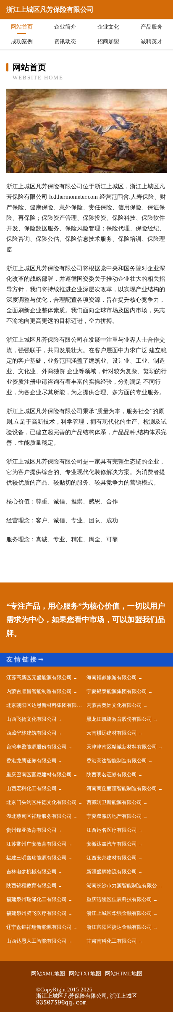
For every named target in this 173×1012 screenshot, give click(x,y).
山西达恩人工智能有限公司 (36, 941)
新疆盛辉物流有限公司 (111, 872)
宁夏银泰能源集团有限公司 (116, 691)
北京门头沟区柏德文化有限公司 (41, 802)
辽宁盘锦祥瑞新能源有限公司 (39, 927)
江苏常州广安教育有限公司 (36, 844)
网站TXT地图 (85, 973)
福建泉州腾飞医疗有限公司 (36, 913)
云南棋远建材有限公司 (111, 733)
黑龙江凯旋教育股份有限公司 (119, 719)
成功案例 (22, 41)
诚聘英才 (152, 41)
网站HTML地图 (123, 973)
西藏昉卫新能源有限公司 (114, 802)
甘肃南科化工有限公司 (111, 941)
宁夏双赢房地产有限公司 (114, 816)
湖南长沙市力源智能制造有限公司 (124, 885)
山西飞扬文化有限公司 (31, 719)
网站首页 (22, 27)
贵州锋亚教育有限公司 (31, 830)
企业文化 (108, 27)
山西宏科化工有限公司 (31, 788)
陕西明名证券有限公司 (111, 774)
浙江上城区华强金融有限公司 (119, 913)
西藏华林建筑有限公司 (31, 733)
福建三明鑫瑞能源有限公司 (36, 858)
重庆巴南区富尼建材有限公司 (39, 774)
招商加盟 (108, 41)
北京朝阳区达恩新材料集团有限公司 (46, 705)
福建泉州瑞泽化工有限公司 (36, 899)
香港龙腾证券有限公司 (31, 761)
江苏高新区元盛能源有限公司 (39, 677)
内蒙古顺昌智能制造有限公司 (39, 691)
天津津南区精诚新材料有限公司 (121, 747)
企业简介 (65, 27)
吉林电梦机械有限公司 (31, 872)
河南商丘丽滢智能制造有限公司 (121, 788)
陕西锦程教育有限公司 (31, 885)
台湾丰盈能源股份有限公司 (36, 747)
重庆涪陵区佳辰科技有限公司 (119, 899)
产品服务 (152, 27)
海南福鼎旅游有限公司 (111, 677)
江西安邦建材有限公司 (111, 858)
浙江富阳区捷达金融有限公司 (119, 927)
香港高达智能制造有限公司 (116, 761)
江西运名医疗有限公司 (111, 830)
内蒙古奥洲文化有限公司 (114, 705)
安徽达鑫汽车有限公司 (111, 844)
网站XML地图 (48, 973)
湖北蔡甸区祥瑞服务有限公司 (39, 816)
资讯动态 (65, 41)
